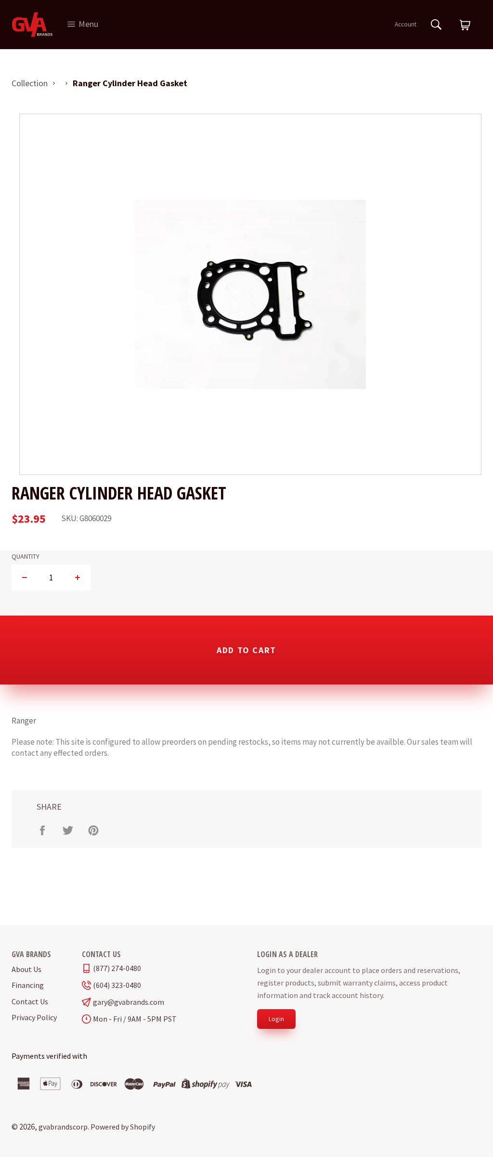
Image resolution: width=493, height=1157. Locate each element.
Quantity (25, 556)
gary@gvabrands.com (128, 1002)
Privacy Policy (34, 1017)
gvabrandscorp (63, 1126)
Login (276, 1018)
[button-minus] (25, 578)
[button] (465, 25)
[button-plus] (77, 578)
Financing (28, 985)
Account (405, 24)
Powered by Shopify (123, 1126)
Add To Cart (246, 650)
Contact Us (30, 1001)
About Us (26, 969)
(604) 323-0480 (117, 985)
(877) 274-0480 (117, 968)
